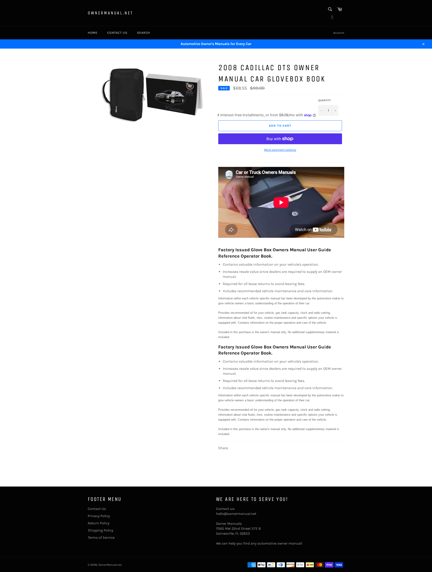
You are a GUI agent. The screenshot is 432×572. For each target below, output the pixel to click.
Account (338, 32)
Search (143, 33)
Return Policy (98, 523)
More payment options (280, 150)
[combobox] (330, 9)
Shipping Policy (100, 530)
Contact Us (117, 33)
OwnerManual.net (110, 13)
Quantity (324, 100)
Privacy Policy (99, 516)
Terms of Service (101, 537)
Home (92, 33)
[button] (330, 18)
